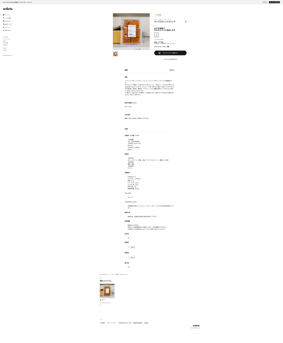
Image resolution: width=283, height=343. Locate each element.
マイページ (7, 27)
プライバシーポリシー (112, 323)
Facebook (5, 48)
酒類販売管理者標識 (137, 323)
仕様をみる (172, 70)
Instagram (5, 50)
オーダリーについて (6, 39)
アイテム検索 (8, 18)
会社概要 (146, 323)
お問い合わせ (8, 30)
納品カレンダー (8, 24)
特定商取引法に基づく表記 (125, 323)
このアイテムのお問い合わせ (170, 59)
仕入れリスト (8, 21)
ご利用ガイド (5, 45)
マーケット (7, 14)
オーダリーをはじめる (274, 2)
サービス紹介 (5, 37)
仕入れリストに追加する (170, 53)
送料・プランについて (171, 43)
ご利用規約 (102, 323)
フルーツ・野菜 (157, 19)
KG (156, 34)
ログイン (265, 2)
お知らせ (4, 41)
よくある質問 (5, 43)
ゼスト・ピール (167, 19)
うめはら (159, 14)
